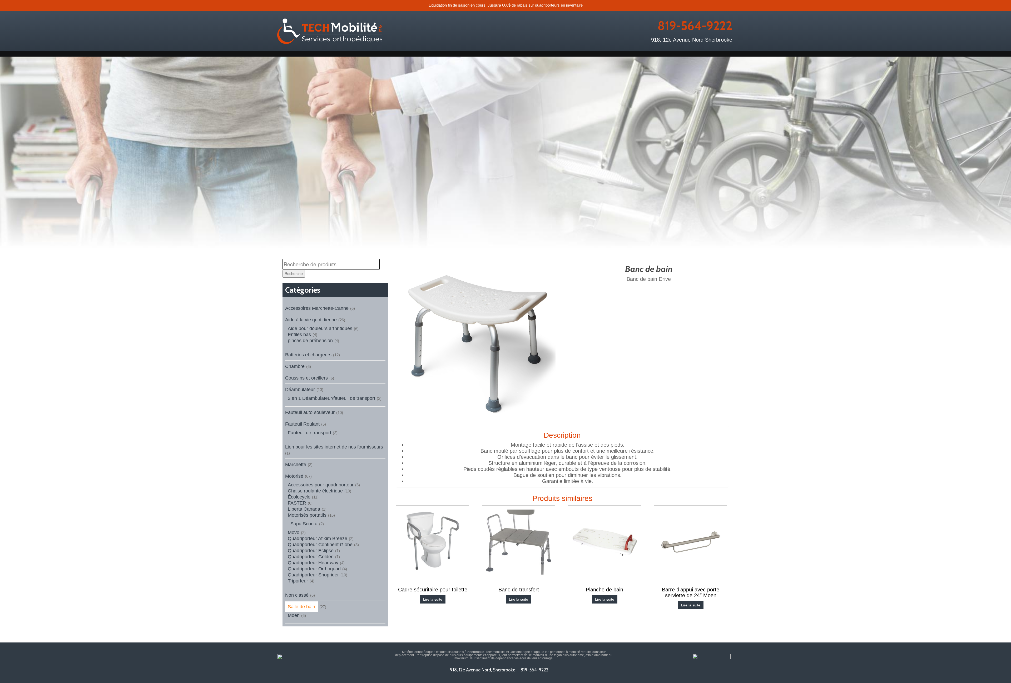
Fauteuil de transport (309, 432)
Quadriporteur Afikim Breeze (317, 538)
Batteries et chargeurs (308, 354)
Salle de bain (301, 606)
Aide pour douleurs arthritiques (320, 328)
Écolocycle (299, 497)
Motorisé (294, 476)
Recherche (294, 273)
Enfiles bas (299, 334)
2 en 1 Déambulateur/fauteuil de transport (331, 398)
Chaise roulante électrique (315, 490)
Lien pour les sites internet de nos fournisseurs (334, 447)
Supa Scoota (304, 523)
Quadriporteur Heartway (313, 562)
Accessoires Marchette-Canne (317, 308)
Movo (293, 532)
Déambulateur (300, 389)
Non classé (297, 595)
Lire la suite (432, 599)
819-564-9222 (694, 25)
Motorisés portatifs (307, 515)
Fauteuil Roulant (302, 424)
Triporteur (298, 581)
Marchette (295, 464)
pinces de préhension (310, 340)
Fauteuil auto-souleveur (310, 412)
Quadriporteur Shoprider (313, 574)
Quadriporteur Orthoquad (314, 568)
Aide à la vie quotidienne (311, 319)
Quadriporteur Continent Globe (320, 544)
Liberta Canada (304, 509)
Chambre (295, 366)
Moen (294, 615)
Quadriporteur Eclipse (311, 550)
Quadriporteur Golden (311, 556)
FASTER (297, 503)
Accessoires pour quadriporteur (321, 484)
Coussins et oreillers (306, 378)
